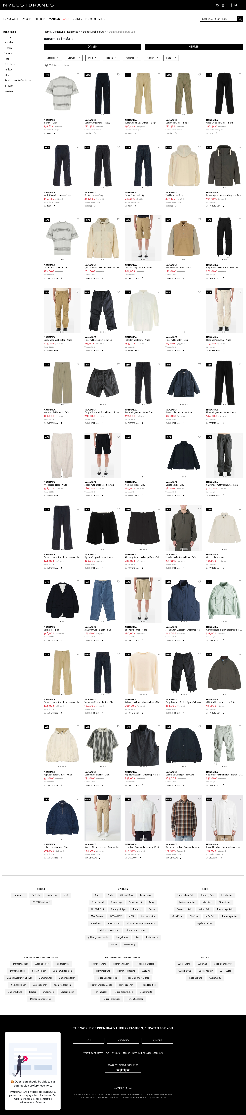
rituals (114, 944)
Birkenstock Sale (187, 902)
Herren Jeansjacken (123, 992)
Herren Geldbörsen (145, 964)
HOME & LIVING (95, 18)
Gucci (98, 895)
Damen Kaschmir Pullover (19, 978)
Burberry (137, 909)
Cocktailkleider (18, 985)
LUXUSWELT (10, 18)
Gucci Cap (202, 964)
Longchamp (122, 937)
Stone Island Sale (185, 895)
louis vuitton (152, 937)
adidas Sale (204, 909)
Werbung (116, 1053)
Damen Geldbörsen (62, 971)
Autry (151, 902)
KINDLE (157, 1040)
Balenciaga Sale (225, 909)
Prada (110, 895)
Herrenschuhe (103, 971)
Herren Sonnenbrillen (107, 978)
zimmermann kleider (136, 930)
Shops (41, 889)
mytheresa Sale (205, 923)
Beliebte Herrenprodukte (123, 958)
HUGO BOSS (97, 909)
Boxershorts (146, 992)
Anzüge (146, 971)
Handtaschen (62, 964)
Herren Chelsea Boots (101, 985)
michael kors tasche (109, 930)
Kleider (32, 992)
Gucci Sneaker (206, 971)
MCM (131, 916)
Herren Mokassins (126, 971)
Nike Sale (207, 902)
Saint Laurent (135, 902)
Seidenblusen (67, 992)
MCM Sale (210, 916)
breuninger (19, 895)
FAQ (107, 1053)
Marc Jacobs (97, 916)
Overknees (48, 992)
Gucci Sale (177, 916)
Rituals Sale (227, 895)
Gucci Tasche (184, 964)
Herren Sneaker (121, 964)
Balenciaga (116, 902)
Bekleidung (59, 31)
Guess (152, 909)
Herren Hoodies (148, 985)
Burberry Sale (207, 895)
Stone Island (98, 902)
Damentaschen (20, 964)
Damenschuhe (15, 992)
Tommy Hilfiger (118, 909)
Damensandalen (67, 978)
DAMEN (26, 18)
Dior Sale (194, 916)
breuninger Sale (230, 916)
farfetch (36, 895)
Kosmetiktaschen (62, 985)
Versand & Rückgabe (93, 1053)
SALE (66, 18)
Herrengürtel (100, 992)
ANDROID (123, 1040)
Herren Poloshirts (111, 999)
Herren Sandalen (135, 999)
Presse (126, 1053)
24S (66, 895)
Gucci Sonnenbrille (223, 964)
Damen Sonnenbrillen (41, 999)
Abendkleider (41, 964)
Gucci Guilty (215, 978)
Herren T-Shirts (98, 964)
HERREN (40, 18)
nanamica (72, 31)
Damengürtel (45, 978)
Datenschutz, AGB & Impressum (147, 1053)
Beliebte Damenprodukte (41, 958)
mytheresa (52, 895)
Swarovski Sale (184, 909)
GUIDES (77, 18)
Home (47, 31)
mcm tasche (114, 923)
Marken (123, 889)
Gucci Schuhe (195, 978)
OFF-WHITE (116, 916)
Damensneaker (17, 971)
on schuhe (96, 923)
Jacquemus (145, 895)
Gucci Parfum (185, 971)
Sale (205, 889)
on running (129, 944)
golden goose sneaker (98, 937)
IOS (89, 1040)
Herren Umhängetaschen (137, 978)
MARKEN (54, 18)
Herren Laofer (126, 985)
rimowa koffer (148, 916)
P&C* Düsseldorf (41, 902)
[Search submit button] (240, 19)
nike (137, 937)
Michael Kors (126, 895)
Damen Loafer (40, 985)
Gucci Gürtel (226, 971)
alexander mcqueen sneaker (141, 923)
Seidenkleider (39, 971)
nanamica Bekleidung (92, 31)
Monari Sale (225, 902)
